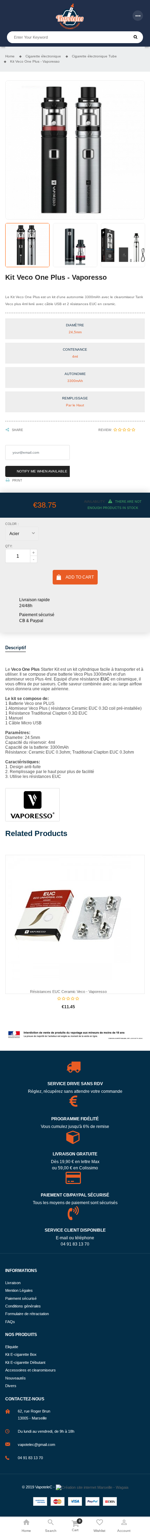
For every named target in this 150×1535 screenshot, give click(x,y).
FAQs (10, 1322)
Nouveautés (15, 1378)
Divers (10, 1386)
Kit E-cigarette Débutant (25, 1362)
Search (136, 37)
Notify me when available (42, 471)
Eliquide (11, 1347)
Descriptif (15, 647)
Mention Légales (19, 1290)
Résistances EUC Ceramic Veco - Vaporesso (68, 991)
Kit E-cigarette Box (21, 1354)
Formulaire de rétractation (27, 1314)
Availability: (94, 501)
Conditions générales (23, 1306)
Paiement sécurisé (21, 1298)
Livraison (13, 1283)
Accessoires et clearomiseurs (30, 1370)
